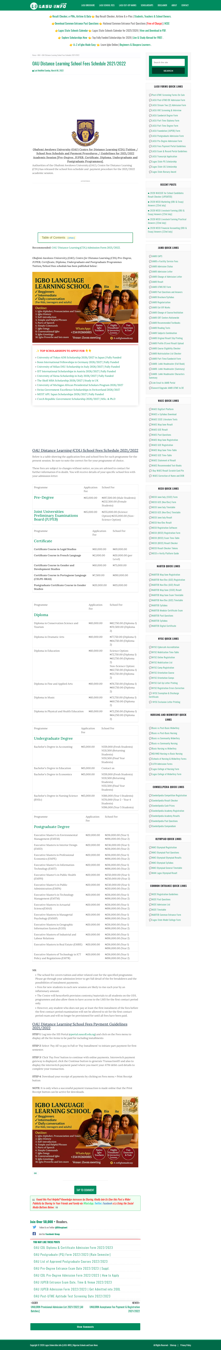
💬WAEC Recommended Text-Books (165, 465)
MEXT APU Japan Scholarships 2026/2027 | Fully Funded (70, 394)
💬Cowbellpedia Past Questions (163, 821)
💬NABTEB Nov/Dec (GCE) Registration (167, 579)
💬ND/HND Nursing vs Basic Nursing (166, 753)
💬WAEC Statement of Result (162, 460)
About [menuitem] (174, 5)
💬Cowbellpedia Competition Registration (168, 795)
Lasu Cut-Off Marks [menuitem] (127, 5)
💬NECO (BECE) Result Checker (163, 543)
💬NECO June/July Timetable (162, 507)
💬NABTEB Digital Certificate (162, 625)
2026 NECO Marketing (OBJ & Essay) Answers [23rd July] (166, 203)
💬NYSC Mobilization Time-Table (164, 652)
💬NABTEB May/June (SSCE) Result (165, 590)
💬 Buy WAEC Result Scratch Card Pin (166, 470)
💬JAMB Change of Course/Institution (166, 312)
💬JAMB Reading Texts (159, 327)
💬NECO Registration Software (163, 527)
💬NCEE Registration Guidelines (163, 894)
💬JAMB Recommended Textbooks (164, 322)
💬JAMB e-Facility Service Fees (163, 261)
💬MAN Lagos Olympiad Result (163, 873)
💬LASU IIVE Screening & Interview (165, 110)
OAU (39, 55)
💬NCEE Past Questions (159, 899)
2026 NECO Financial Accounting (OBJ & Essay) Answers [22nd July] (167, 229)
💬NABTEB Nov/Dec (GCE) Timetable (166, 600)
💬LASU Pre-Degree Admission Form (165, 141)
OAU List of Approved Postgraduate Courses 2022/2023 (71, 1261)
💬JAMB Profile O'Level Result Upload (166, 343)
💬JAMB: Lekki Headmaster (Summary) (167, 368)
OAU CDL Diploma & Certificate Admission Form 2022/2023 (73, 1247)
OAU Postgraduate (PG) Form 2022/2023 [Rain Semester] (72, 1254)
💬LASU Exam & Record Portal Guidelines (168, 151)
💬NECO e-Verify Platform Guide (164, 553)
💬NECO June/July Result (160, 517)
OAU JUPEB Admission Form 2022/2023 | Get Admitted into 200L (77, 1289)
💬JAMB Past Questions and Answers (166, 292)
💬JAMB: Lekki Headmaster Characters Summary (166, 375)
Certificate (43, 541)
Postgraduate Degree (52, 826)
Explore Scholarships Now (74, 37)
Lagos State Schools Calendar (73, 30)
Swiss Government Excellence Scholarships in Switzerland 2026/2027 (78, 389)
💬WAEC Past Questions (160, 434)
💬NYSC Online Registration (162, 657)
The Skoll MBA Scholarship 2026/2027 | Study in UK (67, 380)
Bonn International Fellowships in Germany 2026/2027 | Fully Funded (78, 362)
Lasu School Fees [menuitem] (107, 5)
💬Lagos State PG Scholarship (163, 161)
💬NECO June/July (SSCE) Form (163, 497)
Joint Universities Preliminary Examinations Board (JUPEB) (56, 515)
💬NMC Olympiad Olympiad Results (165, 857)
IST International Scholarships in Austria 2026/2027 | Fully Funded (76, 371)
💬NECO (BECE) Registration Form (164, 532)
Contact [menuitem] (185, 5)
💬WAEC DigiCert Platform (161, 409)
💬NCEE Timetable (157, 909)
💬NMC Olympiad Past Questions (164, 852)
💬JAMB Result (156, 281)
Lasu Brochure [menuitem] (88, 5)
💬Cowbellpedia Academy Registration (166, 810)
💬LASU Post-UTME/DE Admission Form (167, 100)
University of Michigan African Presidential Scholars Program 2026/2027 (80, 385)
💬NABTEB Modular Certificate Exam (166, 610)
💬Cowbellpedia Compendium (162, 826)
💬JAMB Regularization (159, 302)
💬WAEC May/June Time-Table (163, 450)
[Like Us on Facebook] (34, 1233)
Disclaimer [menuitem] (162, 5)
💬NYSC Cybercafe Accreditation (164, 647)
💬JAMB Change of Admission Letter (165, 276)
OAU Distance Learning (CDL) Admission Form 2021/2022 (86, 247)
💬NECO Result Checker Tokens (163, 548)
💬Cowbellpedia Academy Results (164, 815)
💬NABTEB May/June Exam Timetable (166, 595)
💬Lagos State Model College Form (165, 919)
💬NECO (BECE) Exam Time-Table (164, 538)
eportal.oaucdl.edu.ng (82, 1034)
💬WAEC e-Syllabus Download (162, 414)
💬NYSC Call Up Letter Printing (163, 682)
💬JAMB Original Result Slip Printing (166, 338)
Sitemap (173, 1345)
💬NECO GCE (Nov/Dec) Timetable (165, 512)
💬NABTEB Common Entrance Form (165, 914)
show (71, 237)
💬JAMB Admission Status (161, 266)
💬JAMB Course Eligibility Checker (165, 348)
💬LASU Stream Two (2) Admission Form (167, 105)
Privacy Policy (185, 1345)
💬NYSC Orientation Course (161, 672)
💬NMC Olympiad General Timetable (165, 867)
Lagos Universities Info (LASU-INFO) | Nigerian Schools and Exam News (71, 1345)
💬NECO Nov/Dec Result (160, 522)
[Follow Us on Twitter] (34, 1226)
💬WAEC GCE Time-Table (160, 455)
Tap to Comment (85, 1190)
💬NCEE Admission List (159, 904)
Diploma (41, 614)
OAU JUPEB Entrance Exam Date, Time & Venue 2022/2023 (73, 1282)
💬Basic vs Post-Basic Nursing (163, 733)
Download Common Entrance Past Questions (77, 23)
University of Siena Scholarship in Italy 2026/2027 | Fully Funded (75, 376)
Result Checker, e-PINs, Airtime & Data (71, 16)
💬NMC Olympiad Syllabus (161, 862)
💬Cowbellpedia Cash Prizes (162, 805)
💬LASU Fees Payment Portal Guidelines (167, 146)
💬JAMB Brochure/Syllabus (161, 297)
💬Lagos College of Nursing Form (164, 769)
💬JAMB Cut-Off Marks (159, 307)
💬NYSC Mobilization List (160, 662)
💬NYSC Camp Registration (161, 667)
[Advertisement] (85, 98)
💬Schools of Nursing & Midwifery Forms (167, 758)
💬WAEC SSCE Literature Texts (163, 419)
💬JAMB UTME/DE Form (160, 286)
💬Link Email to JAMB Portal (162, 382)
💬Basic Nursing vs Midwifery (162, 748)
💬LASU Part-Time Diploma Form (164, 120)
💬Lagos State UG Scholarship (163, 166)
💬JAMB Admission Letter (161, 271)
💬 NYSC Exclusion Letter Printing (164, 701)
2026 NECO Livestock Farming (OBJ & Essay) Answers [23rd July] (166, 212)
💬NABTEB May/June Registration (164, 574)
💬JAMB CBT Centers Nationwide (164, 317)
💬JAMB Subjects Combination (163, 333)
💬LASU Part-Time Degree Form (163, 125)
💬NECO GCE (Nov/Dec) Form (162, 502)
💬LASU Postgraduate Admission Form (166, 135)
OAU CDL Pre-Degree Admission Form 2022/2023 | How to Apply (76, 1275)
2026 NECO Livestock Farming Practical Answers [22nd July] (167, 220)
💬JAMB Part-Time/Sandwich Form (165, 358)
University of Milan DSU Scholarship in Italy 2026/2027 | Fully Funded (78, 366)
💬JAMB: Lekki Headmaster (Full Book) (167, 363)
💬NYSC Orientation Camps (161, 677)
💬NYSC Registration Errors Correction (166, 688)
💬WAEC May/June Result (161, 424)
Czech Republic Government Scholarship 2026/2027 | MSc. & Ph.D (76, 399)
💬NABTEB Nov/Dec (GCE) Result (164, 584)
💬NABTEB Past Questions (161, 615)
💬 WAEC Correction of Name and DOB (166, 475)
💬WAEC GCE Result (158, 429)
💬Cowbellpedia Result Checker (163, 800)
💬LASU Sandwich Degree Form (163, 115)
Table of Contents (58, 237)
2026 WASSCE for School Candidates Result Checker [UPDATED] (166, 194)
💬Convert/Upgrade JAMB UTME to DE (166, 387)
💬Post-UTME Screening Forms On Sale (167, 94)
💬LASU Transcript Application (163, 156)
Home (34, 55)
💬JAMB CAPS (155, 256)
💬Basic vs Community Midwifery (164, 738)
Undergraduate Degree (53, 738)
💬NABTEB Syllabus (158, 605)
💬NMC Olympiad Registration (163, 847)
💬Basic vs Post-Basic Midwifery (164, 728)
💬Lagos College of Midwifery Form (165, 774)
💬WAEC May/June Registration (163, 439)
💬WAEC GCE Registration (161, 445)
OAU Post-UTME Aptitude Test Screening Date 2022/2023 (72, 1296)
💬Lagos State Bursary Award (162, 171)
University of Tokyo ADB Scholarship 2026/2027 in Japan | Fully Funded (79, 357)
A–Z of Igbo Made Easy (84, 45)
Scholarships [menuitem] (147, 5)
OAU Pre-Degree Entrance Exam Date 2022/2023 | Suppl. (72, 1268)
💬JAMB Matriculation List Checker (165, 353)
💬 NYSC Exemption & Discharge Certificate (164, 694)
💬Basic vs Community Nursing (163, 743)
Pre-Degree (44, 497)
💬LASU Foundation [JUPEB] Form (164, 130)
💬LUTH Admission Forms (160, 763)
